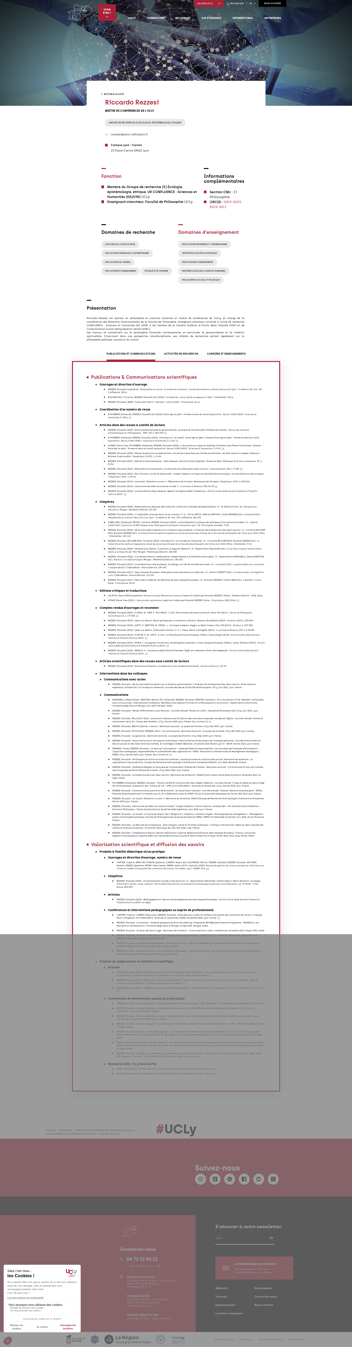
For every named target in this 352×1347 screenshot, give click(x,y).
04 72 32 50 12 (141, 1259)
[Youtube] (258, 1179)
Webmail (221, 1288)
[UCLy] (80, 12)
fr (251, 3)
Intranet (221, 1296)
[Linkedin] (229, 1179)
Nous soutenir (272, 3)
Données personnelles (270, 1339)
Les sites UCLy (205, 3)
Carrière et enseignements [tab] (226, 353)
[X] (273, 1179)
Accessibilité (296, 1339)
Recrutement (263, 1288)
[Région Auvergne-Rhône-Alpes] (128, 1342)
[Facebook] (244, 1179)
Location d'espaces (228, 1313)
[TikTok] (215, 1179)
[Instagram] (200, 1179)
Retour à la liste (114, 94)
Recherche (182, 18)
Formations (155, 18)
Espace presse (225, 1304)
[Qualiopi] (178, 1342)
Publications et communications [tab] (131, 353)
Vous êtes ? (107, 11)
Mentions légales (224, 1339)
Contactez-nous (265, 1296)
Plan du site (246, 1339)
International (242, 18)
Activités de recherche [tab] (181, 353)
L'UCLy (132, 18)
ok (271, 1238)
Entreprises (273, 18)
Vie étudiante (211, 18)
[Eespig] (95, 1342)
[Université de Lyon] (75, 1342)
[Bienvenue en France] (161, 1342)
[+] (130, 417)
